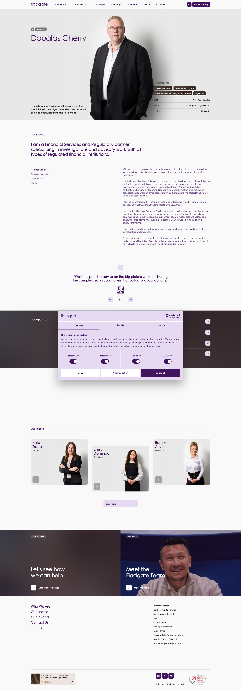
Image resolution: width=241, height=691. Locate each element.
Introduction (40, 169)
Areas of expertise (40, 174)
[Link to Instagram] (165, 676)
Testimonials (37, 178)
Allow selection (120, 373)
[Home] (39, 4)
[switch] (105, 361)
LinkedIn (181, 111)
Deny (80, 373)
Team (34, 183)
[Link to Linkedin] (158, 676)
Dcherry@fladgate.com (181, 105)
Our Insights (116, 4)
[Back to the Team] (32, 29)
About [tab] (162, 325)
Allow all (160, 373)
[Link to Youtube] (171, 676)
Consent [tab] (78, 325)
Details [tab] (120, 325)
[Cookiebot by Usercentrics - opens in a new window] (168, 316)
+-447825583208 (181, 99)
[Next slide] (130, 299)
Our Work (132, 4)
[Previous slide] (110, 299)
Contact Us (161, 4)
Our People (100, 4)
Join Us (147, 4)
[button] (119, 299)
